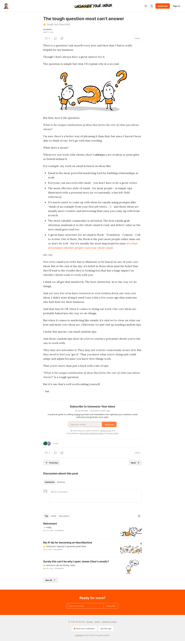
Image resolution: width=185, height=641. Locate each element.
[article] (92, 529)
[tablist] (55, 482)
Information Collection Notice (92, 433)
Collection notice (109, 621)
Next (133, 462)
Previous (53, 462)
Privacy (90, 621)
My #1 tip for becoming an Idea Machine (67, 542)
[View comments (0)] (55, 38)
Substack (79, 635)
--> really (47, 527)
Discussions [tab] (64, 516)
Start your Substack (85, 628)
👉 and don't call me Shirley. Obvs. (59, 565)
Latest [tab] (53, 516)
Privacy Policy (113, 433)
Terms (97, 621)
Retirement (50, 523)
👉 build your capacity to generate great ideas (64, 546)
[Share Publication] (151, 6)
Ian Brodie (47, 29)
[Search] (145, 6)
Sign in (176, 6)
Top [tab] (46, 516)
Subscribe (163, 6)
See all (48, 580)
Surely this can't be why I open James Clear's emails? (76, 561)
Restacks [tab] (61, 482)
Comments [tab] (49, 482)
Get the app (105, 628)
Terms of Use (105, 430)
